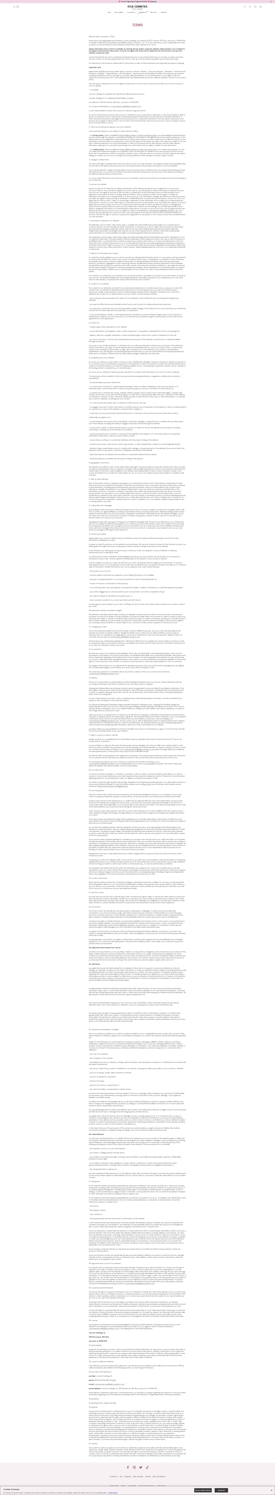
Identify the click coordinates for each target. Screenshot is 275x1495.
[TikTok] (147, 1468)
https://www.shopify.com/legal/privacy (112, 786)
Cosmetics (131, 12)
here (176, 59)
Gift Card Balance (159, 1476)
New (109, 12)
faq (121, 1476)
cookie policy (161, 1486)
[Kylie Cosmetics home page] (137, 7)
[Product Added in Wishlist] (244, 6)
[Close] (271, 1490)
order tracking (137, 1476)
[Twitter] (140, 1468)
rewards (164, 12)
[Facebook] (127, 1468)
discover (153, 12)
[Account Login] (249, 6)
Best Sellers (119, 12)
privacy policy (114, 1486)
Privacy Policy (146, 784)
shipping (127, 1476)
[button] (255, 6)
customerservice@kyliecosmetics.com (126, 106)
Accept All (221, 1490)
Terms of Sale (135, 63)
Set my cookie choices (203, 1490)
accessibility (132, 1486)
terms (123, 1486)
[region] (137, 1490)
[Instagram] (134, 1468)
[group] (137, 1)
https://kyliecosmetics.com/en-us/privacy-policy (138, 135)
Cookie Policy (113, 1493)
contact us (114, 1476)
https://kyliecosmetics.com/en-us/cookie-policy (138, 149)
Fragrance (142, 12)
